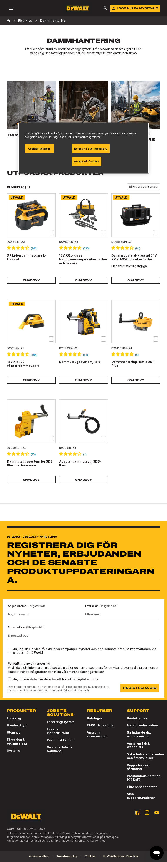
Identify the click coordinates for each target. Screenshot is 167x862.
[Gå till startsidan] (77, 8)
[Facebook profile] (137, 812)
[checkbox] (51, 232)
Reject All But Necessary (90, 148)
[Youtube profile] (156, 812)
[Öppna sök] (105, 8)
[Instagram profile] (147, 812)
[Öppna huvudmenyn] (11, 8)
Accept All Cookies (86, 161)
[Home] (8, 20)
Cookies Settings (39, 148)
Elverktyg (25, 20)
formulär (83, 690)
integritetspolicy (76, 686)
